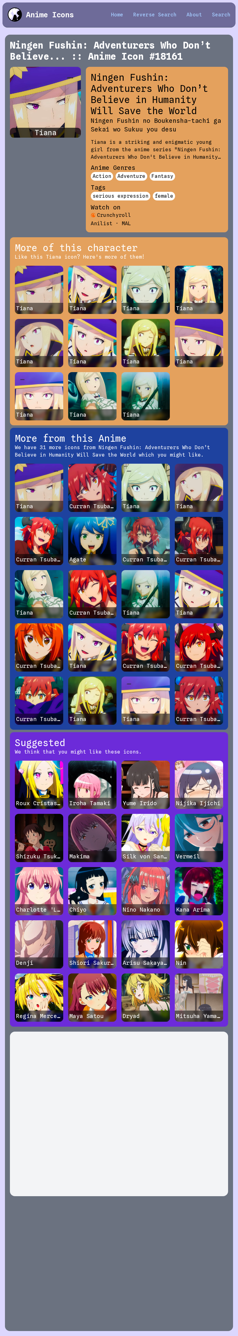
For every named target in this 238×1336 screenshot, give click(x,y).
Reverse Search (155, 15)
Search (221, 15)
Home (117, 15)
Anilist (101, 223)
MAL (126, 223)
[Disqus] (119, 1114)
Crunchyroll (114, 215)
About (194, 15)
